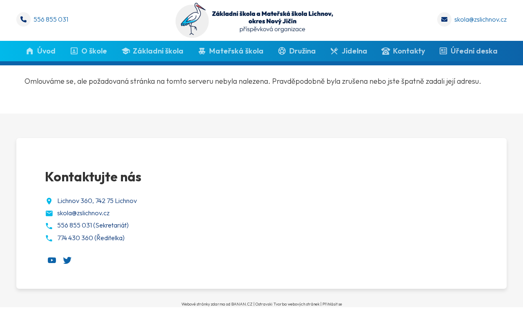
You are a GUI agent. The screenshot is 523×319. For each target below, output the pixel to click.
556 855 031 (51, 19)
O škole (94, 51)
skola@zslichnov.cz (480, 19)
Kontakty (409, 51)
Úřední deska (474, 51)
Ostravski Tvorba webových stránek (287, 304)
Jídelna (354, 51)
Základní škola (158, 51)
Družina (302, 51)
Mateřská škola (236, 51)
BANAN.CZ (242, 304)
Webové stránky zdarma (203, 304)
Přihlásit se (332, 304)
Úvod (46, 51)
